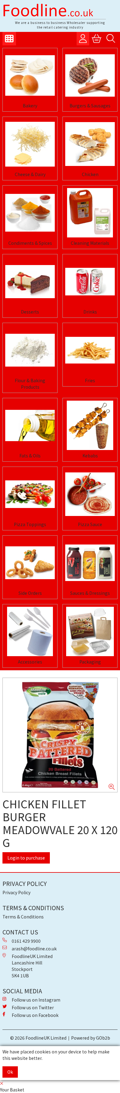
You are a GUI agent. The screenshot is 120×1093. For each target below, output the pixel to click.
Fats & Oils (30, 455)
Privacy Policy (16, 892)
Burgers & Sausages (90, 105)
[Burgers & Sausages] (90, 75)
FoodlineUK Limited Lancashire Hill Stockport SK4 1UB (32, 966)
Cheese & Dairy (30, 174)
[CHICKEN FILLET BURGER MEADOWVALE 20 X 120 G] (60, 735)
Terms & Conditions (23, 917)
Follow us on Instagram (36, 1000)
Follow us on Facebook (35, 1015)
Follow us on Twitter (33, 1007)
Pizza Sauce (90, 524)
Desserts (30, 312)
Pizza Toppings (30, 524)
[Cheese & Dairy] (30, 144)
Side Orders (30, 593)
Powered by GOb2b (90, 1038)
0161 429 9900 (26, 941)
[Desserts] (30, 281)
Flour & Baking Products (30, 383)
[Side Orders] (30, 562)
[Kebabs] (90, 425)
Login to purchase (26, 858)
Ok (10, 1072)
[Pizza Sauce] (90, 494)
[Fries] (90, 350)
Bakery (30, 105)
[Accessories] (30, 631)
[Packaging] (90, 631)
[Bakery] (30, 75)
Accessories (30, 662)
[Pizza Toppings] (30, 494)
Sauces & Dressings (90, 593)
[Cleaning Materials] (90, 212)
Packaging (90, 662)
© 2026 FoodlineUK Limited (38, 1038)
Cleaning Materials (90, 243)
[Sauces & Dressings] (90, 562)
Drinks (90, 312)
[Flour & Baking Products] (30, 350)
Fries (90, 380)
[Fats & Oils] (30, 425)
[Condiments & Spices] (30, 212)
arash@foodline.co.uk (34, 948)
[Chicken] (90, 144)
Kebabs (90, 455)
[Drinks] (90, 281)
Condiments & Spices (30, 243)
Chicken (90, 174)
